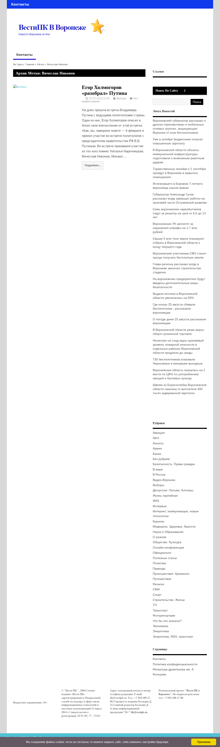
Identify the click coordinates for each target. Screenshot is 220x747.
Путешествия (162, 579)
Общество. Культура (167, 542)
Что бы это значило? (167, 621)
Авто (156, 438)
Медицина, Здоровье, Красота (174, 526)
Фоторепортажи (164, 615)
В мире (158, 469)
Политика (159, 563)
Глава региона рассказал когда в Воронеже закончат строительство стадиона (177, 268)
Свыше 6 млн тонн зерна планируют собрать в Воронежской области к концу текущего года (178, 242)
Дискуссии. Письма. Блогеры (173, 490)
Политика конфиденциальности (175, 664)
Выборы (121, 98)
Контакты (20, 4)
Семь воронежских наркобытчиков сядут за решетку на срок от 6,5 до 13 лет (179, 213)
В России (159, 474)
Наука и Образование (168, 532)
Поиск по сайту (167, 90)
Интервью (160, 506)
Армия (157, 448)
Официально (162, 552)
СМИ (156, 589)
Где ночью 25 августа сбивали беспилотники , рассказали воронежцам (174, 308)
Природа (159, 568)
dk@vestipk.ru (139, 712)
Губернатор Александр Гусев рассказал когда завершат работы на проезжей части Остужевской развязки (180, 198)
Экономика (160, 626)
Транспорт (160, 610)
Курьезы (158, 521)
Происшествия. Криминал (171, 573)
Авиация (159, 432)
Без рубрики (161, 459)
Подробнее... (93, 165)
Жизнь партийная (165, 495)
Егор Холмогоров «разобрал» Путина (104, 90)
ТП (155, 605)
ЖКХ (156, 500)
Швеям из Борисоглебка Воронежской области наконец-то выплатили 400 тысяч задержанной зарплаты (179, 389)
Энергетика (161, 631)
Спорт (157, 594)
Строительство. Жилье (169, 600)
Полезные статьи (165, 558)
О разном (159, 537)
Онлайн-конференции (168, 547)
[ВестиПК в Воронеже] (64, 43)
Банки (157, 453)
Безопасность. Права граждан (174, 464)
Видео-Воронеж (164, 480)
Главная (29, 64)
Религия (158, 584)
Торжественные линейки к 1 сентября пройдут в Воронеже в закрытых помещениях (179, 173)
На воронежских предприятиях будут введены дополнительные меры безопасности (179, 283)
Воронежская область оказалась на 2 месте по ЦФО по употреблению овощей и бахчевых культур (179, 374)
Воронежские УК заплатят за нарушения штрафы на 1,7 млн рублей (175, 228)
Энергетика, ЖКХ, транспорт (173, 636)
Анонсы (158, 443)
